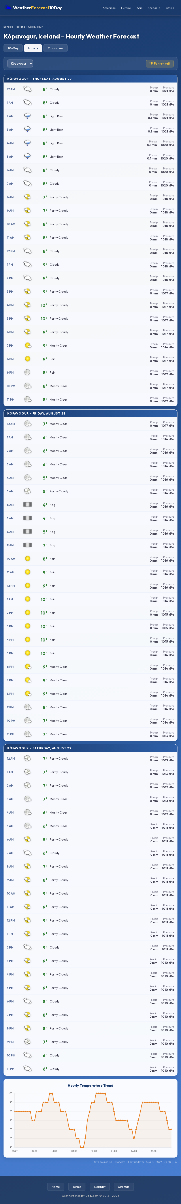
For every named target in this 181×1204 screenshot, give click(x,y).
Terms (77, 1187)
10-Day (13, 48)
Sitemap (124, 1187)
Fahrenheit (159, 63)
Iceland (20, 26)
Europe (126, 8)
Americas (109, 8)
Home (56, 1187)
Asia (140, 8)
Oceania (154, 8)
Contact (100, 1187)
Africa (170, 8)
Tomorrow (55, 48)
